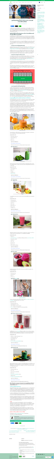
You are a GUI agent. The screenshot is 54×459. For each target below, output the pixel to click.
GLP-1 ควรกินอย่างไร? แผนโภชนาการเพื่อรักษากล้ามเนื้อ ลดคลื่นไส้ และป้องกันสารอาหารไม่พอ (40, 31)
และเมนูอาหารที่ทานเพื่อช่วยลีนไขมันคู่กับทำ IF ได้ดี (18, 59)
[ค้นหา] (39, 2)
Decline (24, 456)
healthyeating (31, 428)
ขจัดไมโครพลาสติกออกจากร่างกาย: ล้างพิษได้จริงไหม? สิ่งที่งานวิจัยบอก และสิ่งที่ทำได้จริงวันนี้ (41, 20)
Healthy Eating (20, 19)
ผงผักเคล (12, 90)
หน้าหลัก (14, 2)
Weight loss (24, 19)
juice (33, 428)
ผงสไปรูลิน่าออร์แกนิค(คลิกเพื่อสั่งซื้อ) (15, 376)
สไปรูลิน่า (19, 90)
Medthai (16, 413)
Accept (20, 456)
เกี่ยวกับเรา (28, 2)
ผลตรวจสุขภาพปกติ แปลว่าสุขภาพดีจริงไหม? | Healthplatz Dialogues (40, 24)
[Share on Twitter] (21, 425)
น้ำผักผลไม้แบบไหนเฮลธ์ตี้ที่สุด (29, 94)
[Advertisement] (41, 43)
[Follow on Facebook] (40, 0)
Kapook (23, 413)
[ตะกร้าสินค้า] (44, 2)
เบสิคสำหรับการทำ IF (29, 58)
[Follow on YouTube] (44, 0)
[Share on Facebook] (20, 425)
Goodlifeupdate (19, 413)
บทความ (17, 2)
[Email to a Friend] (23, 425)
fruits (25, 428)
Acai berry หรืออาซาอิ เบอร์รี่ (24, 90)
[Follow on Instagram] (42, 0)
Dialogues (20, 2)
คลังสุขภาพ (23, 2)
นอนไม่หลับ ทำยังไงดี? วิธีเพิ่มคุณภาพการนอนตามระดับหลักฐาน (41, 13)
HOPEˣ (26, 2)
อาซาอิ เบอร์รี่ (18, 331)
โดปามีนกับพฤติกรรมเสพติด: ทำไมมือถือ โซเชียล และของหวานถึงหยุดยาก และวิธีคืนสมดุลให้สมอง (40, 16)
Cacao (16, 278)
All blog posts (10, 455)
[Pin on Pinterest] (24, 425)
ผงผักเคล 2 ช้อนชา (13, 173)
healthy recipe (27, 428)
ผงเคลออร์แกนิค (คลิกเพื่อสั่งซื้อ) (15, 374)
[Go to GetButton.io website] (53, 458)
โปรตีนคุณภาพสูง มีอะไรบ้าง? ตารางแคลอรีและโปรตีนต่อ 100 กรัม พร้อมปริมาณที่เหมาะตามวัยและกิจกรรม (41, 27)
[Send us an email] (43, 0)
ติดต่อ (31, 2)
